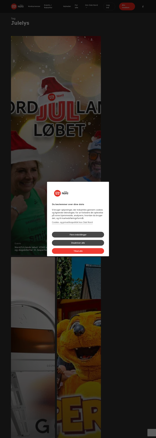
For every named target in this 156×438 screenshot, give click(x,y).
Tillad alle (78, 251)
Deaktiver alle (78, 242)
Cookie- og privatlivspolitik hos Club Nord (72, 222)
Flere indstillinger (78, 234)
